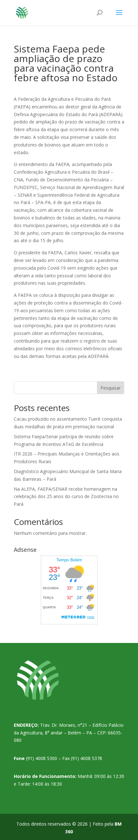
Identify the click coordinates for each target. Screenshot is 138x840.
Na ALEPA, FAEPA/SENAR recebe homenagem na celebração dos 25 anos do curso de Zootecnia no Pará (66, 496)
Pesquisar (110, 388)
